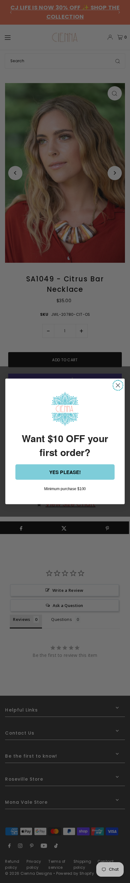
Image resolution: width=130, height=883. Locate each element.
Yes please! (65, 472)
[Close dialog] (117, 385)
